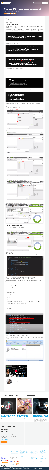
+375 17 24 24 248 (4, 431)
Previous (2, 406)
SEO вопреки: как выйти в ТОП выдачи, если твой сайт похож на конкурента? (40, 416)
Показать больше (24, 459)
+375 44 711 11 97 (4, 429)
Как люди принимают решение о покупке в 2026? (44, 459)
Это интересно (33, 448)
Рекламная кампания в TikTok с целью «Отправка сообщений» (8, 416)
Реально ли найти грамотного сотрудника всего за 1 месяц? (22, 416)
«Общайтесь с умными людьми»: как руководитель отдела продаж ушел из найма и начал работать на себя (34, 457)
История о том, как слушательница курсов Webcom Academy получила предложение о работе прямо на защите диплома (34, 452)
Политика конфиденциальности (4, 458)
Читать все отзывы (4, 466)
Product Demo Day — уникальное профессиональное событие (43, 452)
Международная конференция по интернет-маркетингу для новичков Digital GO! (24, 452)
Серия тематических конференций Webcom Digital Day (23, 456)
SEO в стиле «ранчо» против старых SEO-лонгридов (34, 461)
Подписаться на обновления (9, 13)
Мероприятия (22, 448)
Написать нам (4, 441)
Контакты (2, 448)
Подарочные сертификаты (14, 453)
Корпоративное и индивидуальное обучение (14, 451)
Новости (41, 448)
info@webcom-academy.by (5, 439)
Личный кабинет (38, 2)
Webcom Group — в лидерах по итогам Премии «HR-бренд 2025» (44, 456)
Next (46, 406)
